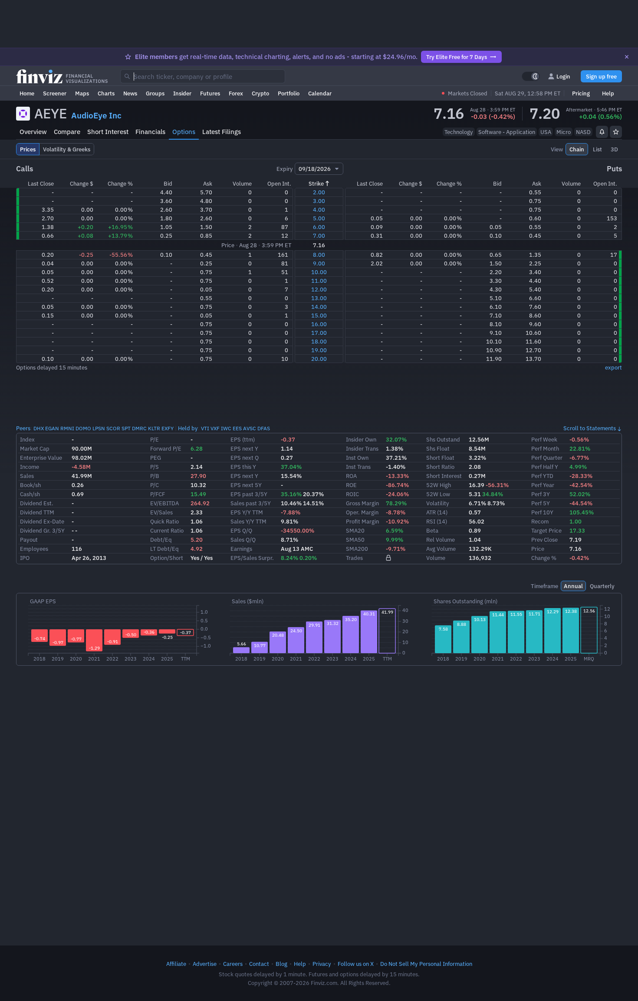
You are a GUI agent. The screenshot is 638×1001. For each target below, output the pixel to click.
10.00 (319, 271)
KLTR (154, 428)
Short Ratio (440, 466)
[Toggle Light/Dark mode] (531, 76)
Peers (23, 428)
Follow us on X (356, 963)
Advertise (205, 963)
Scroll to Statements (589, 428)
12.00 (319, 289)
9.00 (319, 263)
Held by (188, 428)
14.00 (319, 306)
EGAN (52, 428)
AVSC (249, 428)
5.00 (319, 218)
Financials (150, 132)
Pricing (581, 93)
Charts (106, 93)
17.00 (319, 332)
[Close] (626, 56)
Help (608, 93)
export (613, 367)
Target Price (546, 530)
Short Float (440, 457)
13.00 (319, 297)
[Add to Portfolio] (616, 132)
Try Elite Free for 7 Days (456, 56)
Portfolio (288, 93)
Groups (155, 93)
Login (563, 76)
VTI (205, 428)
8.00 (319, 254)
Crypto (260, 93)
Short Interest (107, 132)
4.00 (319, 209)
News (130, 93)
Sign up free (601, 76)
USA (545, 131)
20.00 (319, 358)
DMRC (139, 428)
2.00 (319, 192)
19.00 (319, 350)
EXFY (167, 428)
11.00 (319, 280)
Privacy (321, 963)
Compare (67, 132)
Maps (82, 93)
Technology (458, 131)
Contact (259, 963)
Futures (210, 93)
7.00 (319, 235)
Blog (281, 963)
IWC (226, 428)
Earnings (241, 548)
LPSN (98, 428)
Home (27, 93)
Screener (54, 93)
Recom (540, 521)
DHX (38, 428)
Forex (236, 93)
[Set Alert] (602, 132)
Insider (182, 93)
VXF (215, 428)
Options (183, 132)
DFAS (263, 428)
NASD (583, 131)
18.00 (319, 341)
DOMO (83, 428)
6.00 (319, 226)
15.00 (319, 315)
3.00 (319, 200)
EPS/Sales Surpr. (252, 557)
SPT (126, 428)
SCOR (113, 428)
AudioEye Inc (96, 115)
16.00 (319, 324)
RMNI (67, 428)
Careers (233, 963)
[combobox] (202, 76)
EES (237, 428)
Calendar (320, 93)
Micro (563, 131)
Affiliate (176, 963)
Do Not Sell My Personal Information (426, 963)
